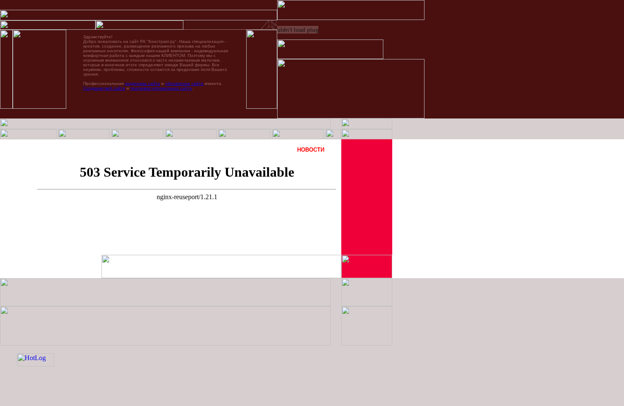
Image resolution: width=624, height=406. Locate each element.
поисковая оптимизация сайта (161, 88)
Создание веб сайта (104, 88)
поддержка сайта (142, 83)
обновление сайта (184, 83)
